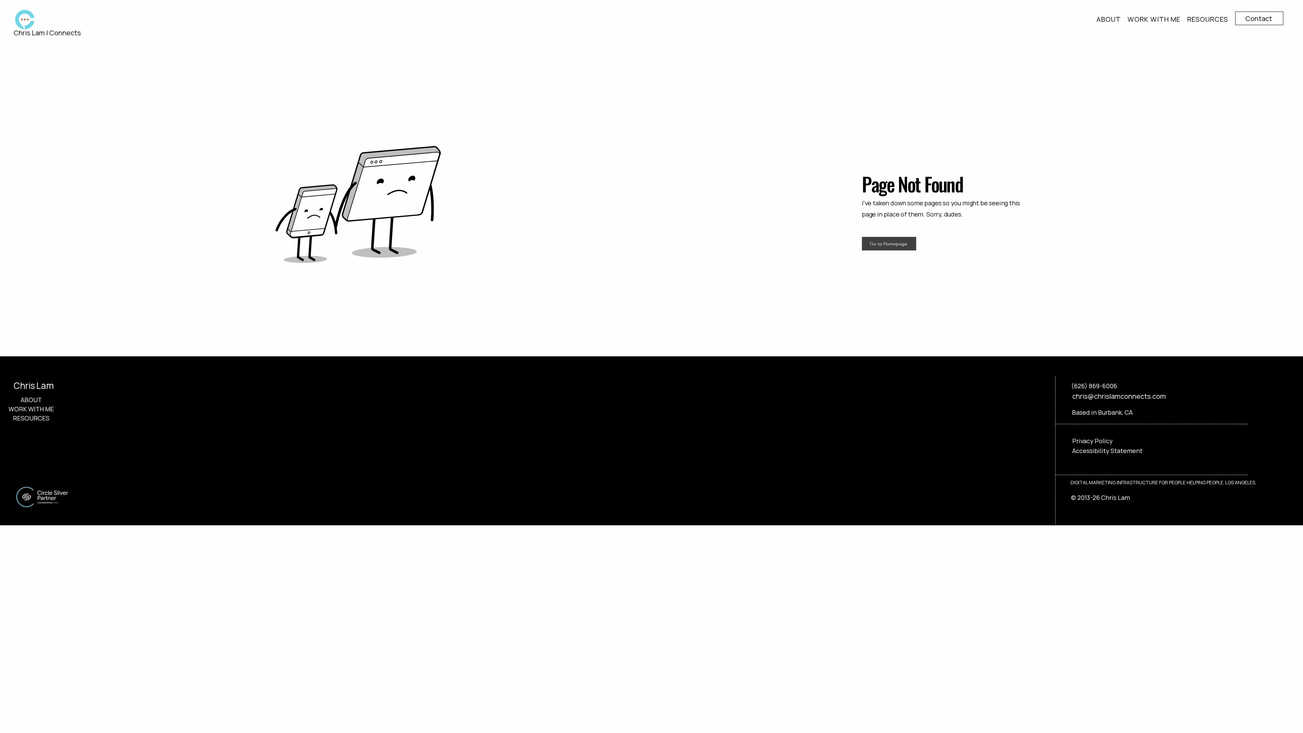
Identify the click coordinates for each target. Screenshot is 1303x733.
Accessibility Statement (1107, 451)
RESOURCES (31, 418)
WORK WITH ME (31, 409)
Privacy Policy (1092, 441)
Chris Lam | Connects (47, 32)
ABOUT (31, 400)
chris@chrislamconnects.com (1119, 396)
